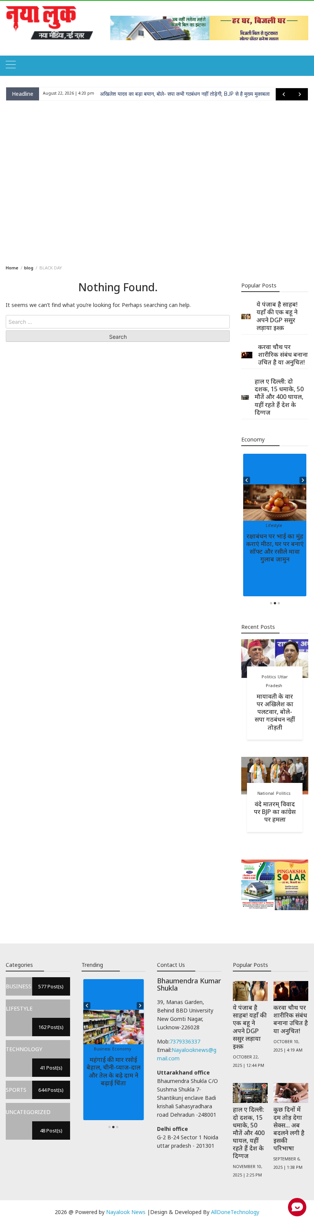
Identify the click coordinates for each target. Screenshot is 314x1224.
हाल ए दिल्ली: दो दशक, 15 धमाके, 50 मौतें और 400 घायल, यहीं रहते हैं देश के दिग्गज (279, 397)
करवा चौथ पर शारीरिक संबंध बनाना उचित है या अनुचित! (283, 354)
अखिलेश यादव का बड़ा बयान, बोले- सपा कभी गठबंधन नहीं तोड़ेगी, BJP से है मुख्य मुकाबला (185, 93)
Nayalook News (126, 1212)
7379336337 (185, 1041)
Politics (269, 676)
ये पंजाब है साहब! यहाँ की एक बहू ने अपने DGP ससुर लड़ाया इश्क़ (277, 315)
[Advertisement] (157, 181)
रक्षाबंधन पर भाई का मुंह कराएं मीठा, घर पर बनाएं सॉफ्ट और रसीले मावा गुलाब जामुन (275, 547)
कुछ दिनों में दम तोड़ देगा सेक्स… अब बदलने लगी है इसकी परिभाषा (288, 1128)
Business (102, 1049)
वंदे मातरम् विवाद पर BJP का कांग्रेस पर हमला (275, 812)
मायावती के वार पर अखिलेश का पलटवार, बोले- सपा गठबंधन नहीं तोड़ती (275, 712)
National (265, 793)
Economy (121, 1049)
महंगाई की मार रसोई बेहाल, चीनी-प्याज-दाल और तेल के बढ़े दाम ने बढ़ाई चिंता (114, 1071)
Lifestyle (274, 525)
